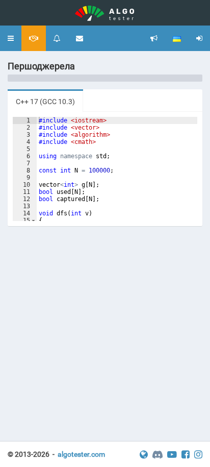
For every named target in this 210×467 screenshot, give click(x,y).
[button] (10, 38)
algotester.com (81, 454)
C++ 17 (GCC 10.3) (45, 101)
